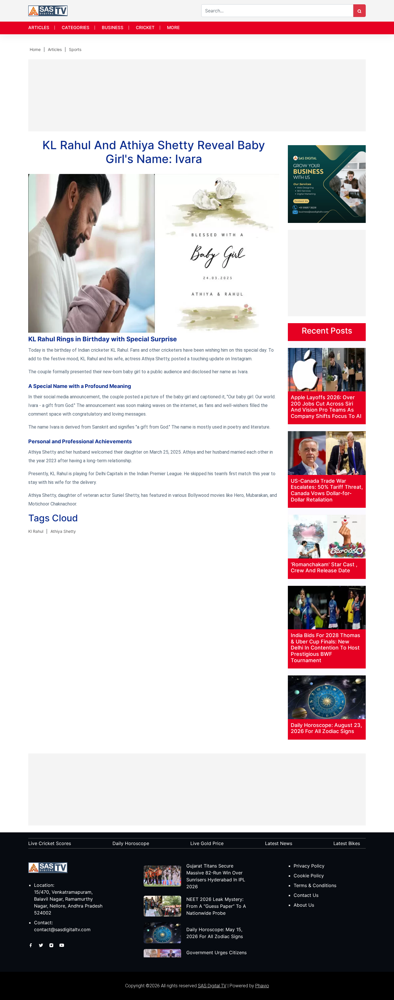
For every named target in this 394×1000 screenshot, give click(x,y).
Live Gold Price (207, 843)
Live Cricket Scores (49, 843)
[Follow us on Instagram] (52, 945)
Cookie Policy (309, 875)
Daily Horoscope (130, 843)
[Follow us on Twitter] (42, 945)
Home (35, 49)
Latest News (278, 843)
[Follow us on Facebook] (31, 945)
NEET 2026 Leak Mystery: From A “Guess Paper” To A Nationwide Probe (216, 906)
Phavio (262, 985)
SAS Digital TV (212, 985)
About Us (304, 905)
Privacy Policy (309, 866)
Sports (75, 49)
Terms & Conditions (315, 885)
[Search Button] (359, 10)
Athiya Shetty (63, 531)
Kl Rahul (35, 531)
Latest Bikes (346, 843)
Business (112, 27)
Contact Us (306, 895)
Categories (75, 27)
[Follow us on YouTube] (61, 945)
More (173, 27)
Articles (38, 27)
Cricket (145, 27)
